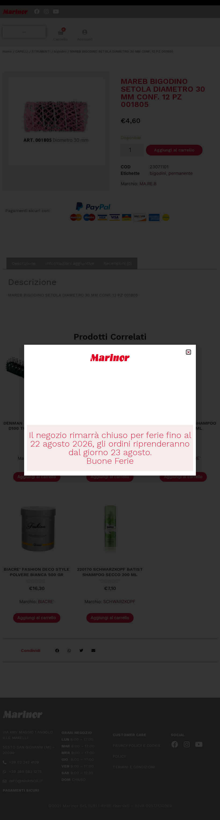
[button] (188, 352)
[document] (110, 410)
